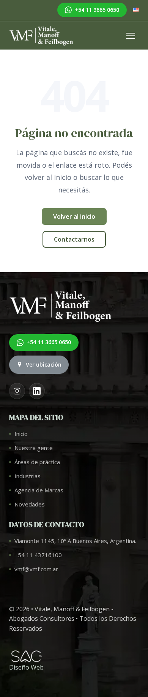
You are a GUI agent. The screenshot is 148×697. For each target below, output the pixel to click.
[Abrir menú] (130, 35)
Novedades (29, 504)
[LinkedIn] (37, 391)
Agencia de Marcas (38, 490)
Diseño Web (26, 667)
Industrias (27, 476)
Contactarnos (74, 239)
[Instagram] (17, 391)
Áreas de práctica (37, 462)
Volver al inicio (74, 216)
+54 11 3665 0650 (97, 9)
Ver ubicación (43, 364)
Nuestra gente (33, 448)
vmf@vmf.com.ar (36, 569)
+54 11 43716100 (38, 555)
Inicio (21, 433)
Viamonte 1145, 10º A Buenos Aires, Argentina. (75, 541)
